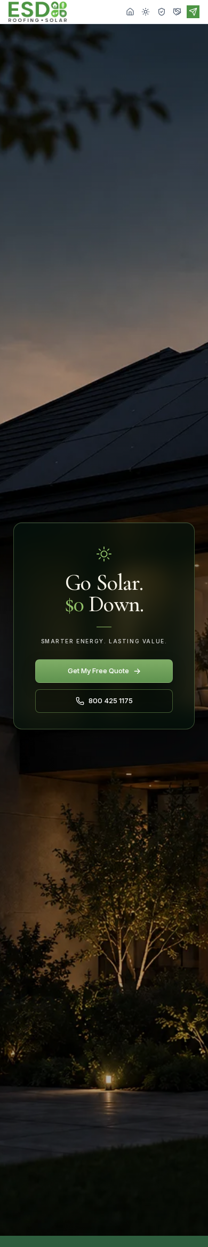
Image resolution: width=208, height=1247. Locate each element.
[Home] (130, 11)
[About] (161, 11)
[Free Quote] (193, 11)
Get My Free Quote (104, 671)
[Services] (145, 11)
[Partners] (177, 11)
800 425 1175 (111, 700)
